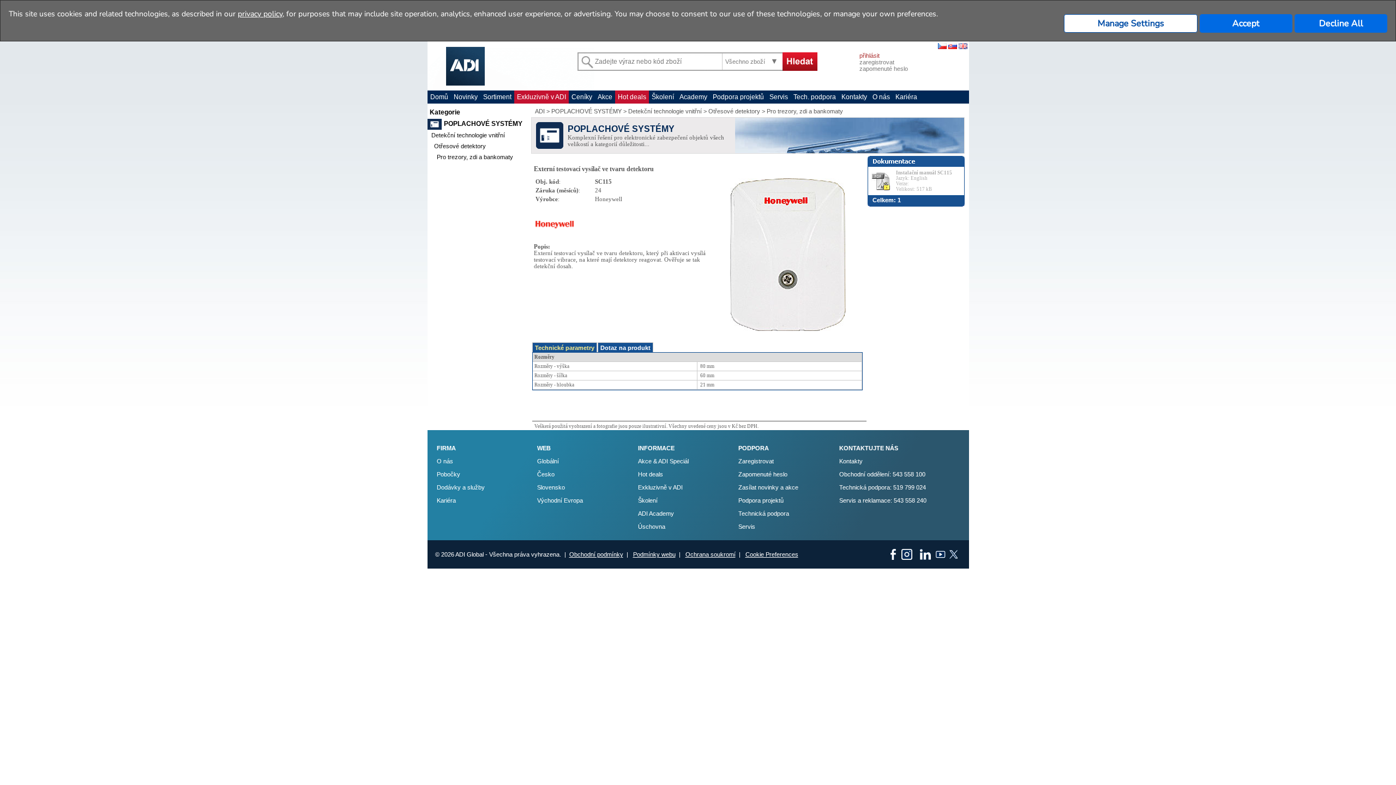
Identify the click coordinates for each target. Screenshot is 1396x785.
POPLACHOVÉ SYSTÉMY (483, 124)
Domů (439, 97)
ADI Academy (656, 513)
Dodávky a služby (461, 487)
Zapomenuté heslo (762, 474)
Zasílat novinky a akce (768, 487)
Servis (778, 97)
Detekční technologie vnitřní (468, 135)
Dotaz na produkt (625, 348)
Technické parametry (564, 348)
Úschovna (651, 526)
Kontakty (854, 97)
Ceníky (581, 97)
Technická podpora (763, 513)
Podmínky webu (654, 554)
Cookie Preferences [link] (771, 554)
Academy (693, 97)
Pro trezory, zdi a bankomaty (475, 157)
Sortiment (497, 97)
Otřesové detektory (460, 146)
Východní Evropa (560, 500)
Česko (546, 474)
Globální (548, 461)
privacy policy (260, 14)
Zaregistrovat (756, 461)
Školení (663, 97)
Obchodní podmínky (596, 554)
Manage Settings (1131, 23)
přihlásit (869, 55)
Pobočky (448, 474)
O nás (881, 97)
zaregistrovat (876, 62)
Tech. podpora (814, 97)
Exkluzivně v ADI (541, 97)
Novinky (466, 97)
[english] (963, 47)
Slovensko (551, 487)
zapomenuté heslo (883, 68)
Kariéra (906, 97)
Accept (1246, 23)
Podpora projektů (738, 97)
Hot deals (632, 97)
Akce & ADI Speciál (663, 461)
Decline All (1341, 23)
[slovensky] (952, 47)
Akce (605, 97)
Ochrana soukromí (710, 554)
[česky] (942, 47)
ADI (540, 111)
